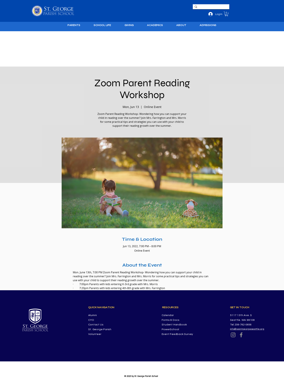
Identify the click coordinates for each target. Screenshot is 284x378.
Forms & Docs (171, 320)
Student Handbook (174, 324)
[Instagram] (233, 335)
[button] (226, 14)
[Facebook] (241, 335)
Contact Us (96, 324)
